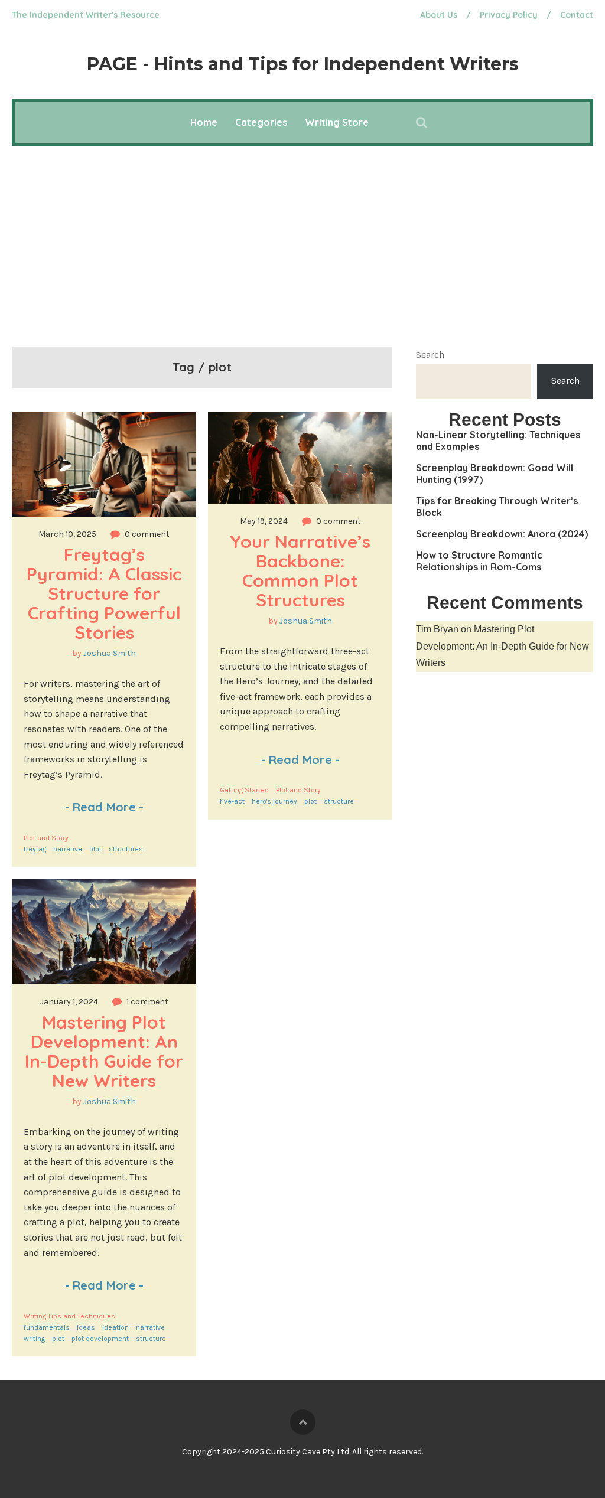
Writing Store (337, 122)
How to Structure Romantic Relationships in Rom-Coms (479, 561)
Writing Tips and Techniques (69, 1316)
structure (339, 801)
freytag (35, 849)
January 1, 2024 (69, 1002)
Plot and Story (46, 838)
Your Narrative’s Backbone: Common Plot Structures (302, 570)
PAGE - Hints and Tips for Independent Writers (303, 64)
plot (95, 849)
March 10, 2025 (67, 534)
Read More (104, 806)
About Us (438, 14)
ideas (86, 1327)
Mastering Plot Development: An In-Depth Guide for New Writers (106, 1051)
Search (430, 354)
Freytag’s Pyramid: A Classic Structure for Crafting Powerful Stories (106, 593)
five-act (232, 801)
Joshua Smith (109, 653)
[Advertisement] (302, 234)
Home (203, 122)
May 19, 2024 (264, 521)
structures (126, 849)
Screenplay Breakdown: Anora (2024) (502, 534)
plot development (100, 1338)
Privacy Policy (509, 14)
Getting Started (244, 790)
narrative (67, 849)
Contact (576, 14)
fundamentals (47, 1327)
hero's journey (274, 801)
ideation (115, 1327)
